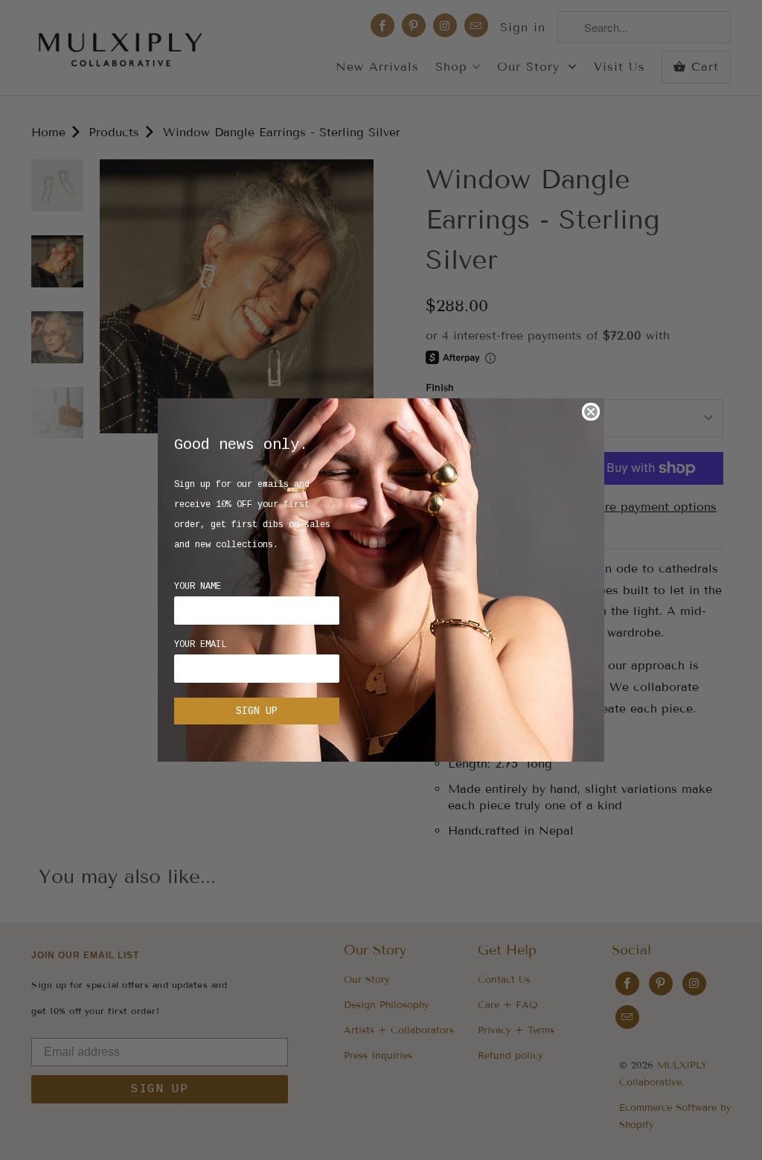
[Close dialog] (590, 411)
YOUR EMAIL (200, 645)
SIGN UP (257, 711)
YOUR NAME (197, 586)
